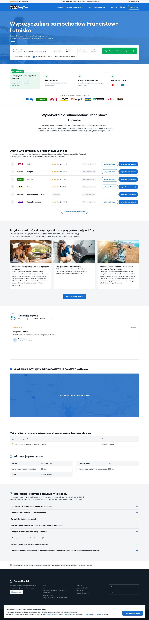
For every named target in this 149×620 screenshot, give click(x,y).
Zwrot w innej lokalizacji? (22, 56)
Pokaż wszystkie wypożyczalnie (74, 211)
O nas (44, 585)
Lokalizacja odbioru (18, 50)
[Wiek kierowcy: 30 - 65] (34, 57)
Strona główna (17, 565)
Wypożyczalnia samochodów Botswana (36, 565)
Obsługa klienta (99, 7)
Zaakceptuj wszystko (132, 613)
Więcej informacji (110, 164)
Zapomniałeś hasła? (82, 588)
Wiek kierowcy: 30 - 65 (42, 56)
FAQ (89, 7)
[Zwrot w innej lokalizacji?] (13, 57)
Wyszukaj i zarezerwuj (128, 164)
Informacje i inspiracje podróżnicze (69, 7)
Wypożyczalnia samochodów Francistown (64, 565)
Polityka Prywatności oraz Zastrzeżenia (55, 598)
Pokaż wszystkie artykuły (74, 296)
